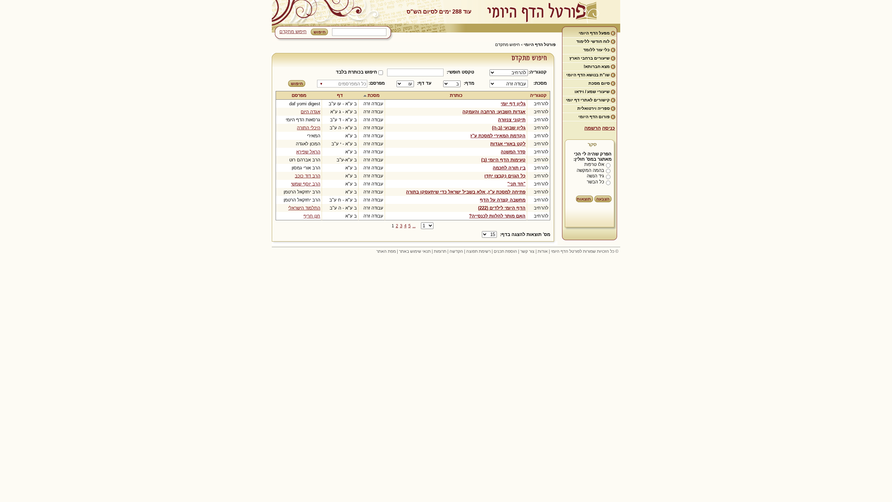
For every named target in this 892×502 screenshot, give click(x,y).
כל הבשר (595, 181)
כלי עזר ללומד (596, 49)
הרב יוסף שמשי (305, 184)
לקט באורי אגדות (507, 143)
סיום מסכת (599, 83)
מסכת (373, 95)
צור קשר (527, 251)
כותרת (456, 95)
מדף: (469, 83)
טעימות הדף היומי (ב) (503, 159)
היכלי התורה (308, 127)
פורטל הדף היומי (540, 44)
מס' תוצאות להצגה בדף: (525, 234)
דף (340, 95)
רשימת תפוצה (478, 251)
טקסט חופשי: (460, 72)
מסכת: (540, 83)
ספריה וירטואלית (593, 108)
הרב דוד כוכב (307, 175)
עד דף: (424, 83)
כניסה (608, 128)
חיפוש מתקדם (293, 31)
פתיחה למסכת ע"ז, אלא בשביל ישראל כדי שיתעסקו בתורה (465, 192)
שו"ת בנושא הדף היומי (588, 75)
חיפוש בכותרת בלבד (356, 72)
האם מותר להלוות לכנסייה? (497, 216)
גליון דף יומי (513, 103)
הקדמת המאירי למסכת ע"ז (497, 135)
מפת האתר (386, 251)
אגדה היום (310, 111)
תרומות (440, 251)
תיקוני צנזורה (511, 119)
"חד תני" (516, 184)
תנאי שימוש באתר (415, 251)
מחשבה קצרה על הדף (502, 200)
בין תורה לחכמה (509, 167)
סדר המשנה (513, 151)
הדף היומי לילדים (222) (501, 208)
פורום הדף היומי (594, 116)
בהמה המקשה (590, 170)
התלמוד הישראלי (304, 208)
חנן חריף (311, 216)
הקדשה (456, 251)
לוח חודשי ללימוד (593, 41)
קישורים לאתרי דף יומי (588, 100)
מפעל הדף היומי (594, 33)
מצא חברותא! (597, 66)
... (414, 225)
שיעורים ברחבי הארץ (589, 58)
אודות (543, 251)
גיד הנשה (595, 175)
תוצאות (584, 199)
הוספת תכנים (505, 251)
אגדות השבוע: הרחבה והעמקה (493, 111)
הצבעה (602, 199)
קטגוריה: (539, 72)
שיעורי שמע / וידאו (592, 91)
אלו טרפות (594, 164)
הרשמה (592, 128)
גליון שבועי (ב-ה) (508, 127)
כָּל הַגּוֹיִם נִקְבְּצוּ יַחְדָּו (504, 175)
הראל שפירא (308, 151)
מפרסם (299, 95)
